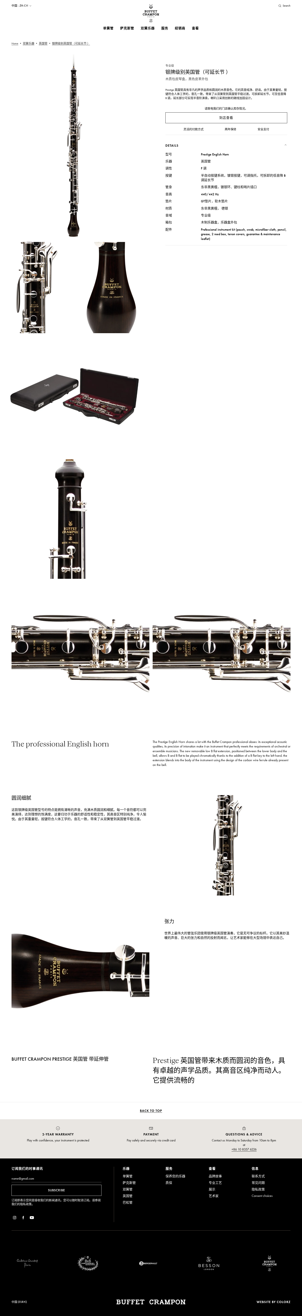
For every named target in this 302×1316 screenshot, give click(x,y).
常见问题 (258, 1183)
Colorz (283, 1302)
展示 (212, 1189)
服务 (164, 28)
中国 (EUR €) (19, 1302)
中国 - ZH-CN (20, 5)
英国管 (128, 1196)
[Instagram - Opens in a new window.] (15, 1218)
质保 (169, 1183)
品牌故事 (215, 1176)
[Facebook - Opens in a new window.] (23, 1218)
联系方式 (258, 1176)
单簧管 (108, 28)
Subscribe (56, 1190)
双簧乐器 (148, 28)
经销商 (180, 28)
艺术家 (214, 1196)
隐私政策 (26, 1204)
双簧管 (128, 1189)
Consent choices (262, 1196)
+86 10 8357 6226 (244, 1149)
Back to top (151, 1111)
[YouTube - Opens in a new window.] (32, 1218)
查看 (195, 28)
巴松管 (128, 1202)
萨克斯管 (127, 28)
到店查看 (226, 118)
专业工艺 (215, 1183)
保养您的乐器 (175, 1176)
